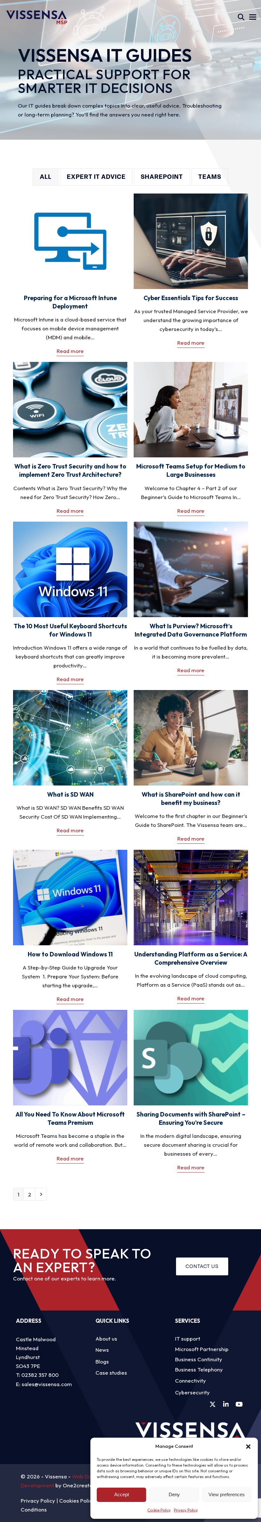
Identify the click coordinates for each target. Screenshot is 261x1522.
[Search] (241, 17)
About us (106, 1338)
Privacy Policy (186, 1510)
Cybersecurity (192, 1392)
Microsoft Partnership (202, 1349)
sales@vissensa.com (47, 1384)
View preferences (226, 1494)
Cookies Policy (77, 1500)
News (102, 1349)
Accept (121, 1494)
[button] (248, 1446)
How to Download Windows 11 (70, 954)
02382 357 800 (40, 1374)
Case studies (111, 1372)
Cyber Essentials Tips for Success (191, 298)
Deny (174, 1494)
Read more (70, 351)
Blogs (102, 1361)
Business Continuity (198, 1359)
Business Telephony (199, 1369)
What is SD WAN (70, 794)
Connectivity (190, 1380)
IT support (187, 1338)
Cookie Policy (159, 1510)
